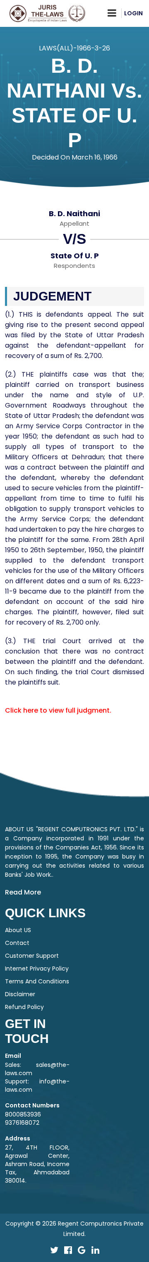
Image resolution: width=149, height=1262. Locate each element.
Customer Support (32, 955)
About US (18, 930)
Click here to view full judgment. (58, 710)
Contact (17, 943)
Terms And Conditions (37, 981)
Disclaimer (20, 994)
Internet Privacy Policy (37, 968)
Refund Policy (24, 1007)
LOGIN (133, 13)
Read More (23, 892)
